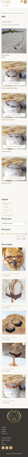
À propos (4, 427)
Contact (4, 444)
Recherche (4, 433)
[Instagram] (3, 447)
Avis (3, 442)
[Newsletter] (10, 447)
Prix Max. (24, 239)
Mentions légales (6, 440)
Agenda (4, 431)
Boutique (8, 13)
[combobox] (13, 223)
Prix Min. (18, 239)
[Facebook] (6, 447)
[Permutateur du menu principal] (25, 1)
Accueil (3, 5)
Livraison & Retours (7, 438)
